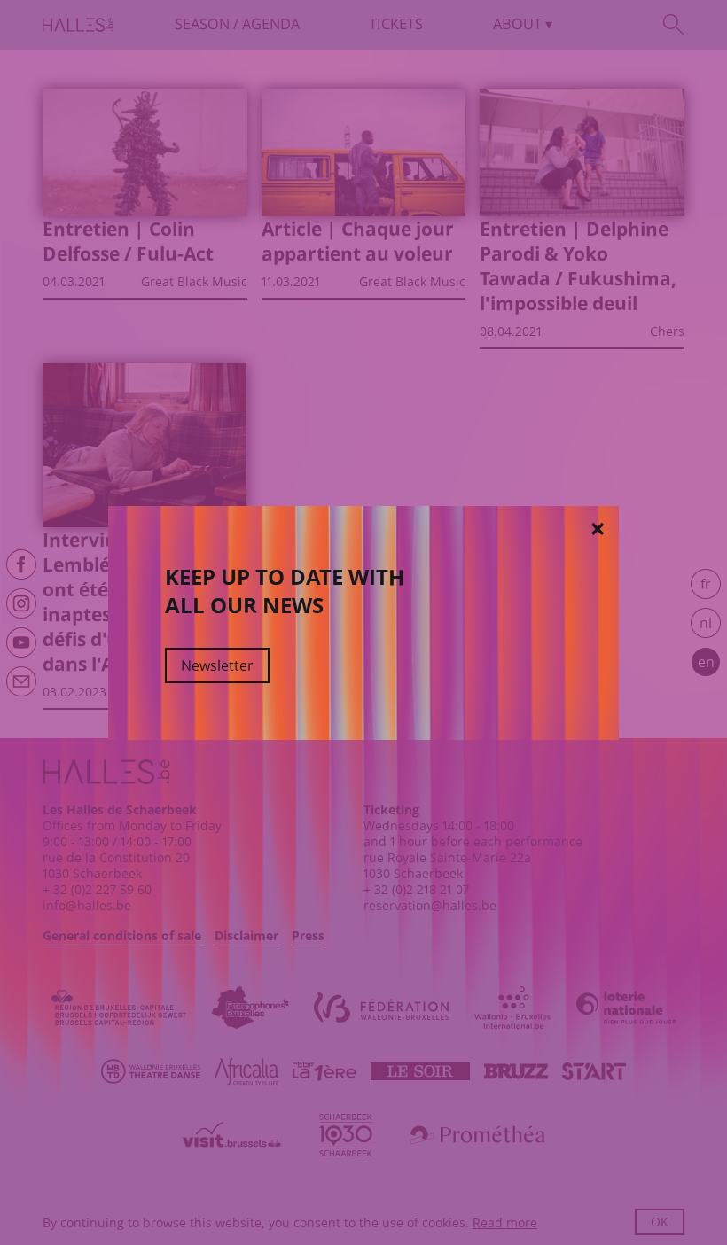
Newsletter (217, 665)
